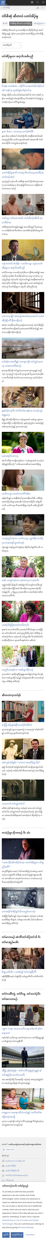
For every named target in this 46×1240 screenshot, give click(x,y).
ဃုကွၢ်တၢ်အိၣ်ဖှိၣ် (9, 1165)
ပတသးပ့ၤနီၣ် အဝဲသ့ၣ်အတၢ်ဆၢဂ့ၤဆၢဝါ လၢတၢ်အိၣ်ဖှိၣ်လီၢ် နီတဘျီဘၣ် (23, 318)
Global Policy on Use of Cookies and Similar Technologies (20, 1222)
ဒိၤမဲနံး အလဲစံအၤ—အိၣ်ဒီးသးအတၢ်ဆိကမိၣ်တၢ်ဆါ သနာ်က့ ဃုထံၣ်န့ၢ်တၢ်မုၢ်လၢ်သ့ (23, 88)
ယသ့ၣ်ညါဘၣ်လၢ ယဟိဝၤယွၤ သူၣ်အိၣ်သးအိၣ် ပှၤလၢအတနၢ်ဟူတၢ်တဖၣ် (22, 540)
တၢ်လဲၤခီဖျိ (6, 7)
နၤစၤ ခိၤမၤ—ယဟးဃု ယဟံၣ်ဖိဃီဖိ (17, 131)
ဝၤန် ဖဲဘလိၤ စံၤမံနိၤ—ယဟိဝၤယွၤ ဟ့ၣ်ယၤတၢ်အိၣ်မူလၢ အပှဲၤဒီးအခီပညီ (22, 266)
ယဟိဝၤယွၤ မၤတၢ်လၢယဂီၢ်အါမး (16, 494)
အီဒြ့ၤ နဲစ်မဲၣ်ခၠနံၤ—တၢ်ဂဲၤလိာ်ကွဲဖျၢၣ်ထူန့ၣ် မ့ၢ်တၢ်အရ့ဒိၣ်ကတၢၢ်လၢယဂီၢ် (22, 1073)
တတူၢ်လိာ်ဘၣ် (17, 1235)
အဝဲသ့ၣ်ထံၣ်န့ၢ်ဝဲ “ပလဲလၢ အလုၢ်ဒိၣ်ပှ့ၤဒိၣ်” (21, 762)
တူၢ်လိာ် (6, 1235)
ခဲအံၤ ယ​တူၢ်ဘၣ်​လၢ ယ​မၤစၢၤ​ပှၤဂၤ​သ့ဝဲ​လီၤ (20, 580)
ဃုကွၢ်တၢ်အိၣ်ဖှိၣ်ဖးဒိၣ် (10, 1170)
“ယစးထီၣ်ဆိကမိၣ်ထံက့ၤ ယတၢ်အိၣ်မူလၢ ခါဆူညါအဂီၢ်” (23, 864)
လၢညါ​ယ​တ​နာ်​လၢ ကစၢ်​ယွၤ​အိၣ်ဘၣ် (17, 670)
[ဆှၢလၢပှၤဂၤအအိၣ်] (38, 8)
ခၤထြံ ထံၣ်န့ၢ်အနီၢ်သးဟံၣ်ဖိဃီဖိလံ (17, 725)
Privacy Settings (26, 1228)
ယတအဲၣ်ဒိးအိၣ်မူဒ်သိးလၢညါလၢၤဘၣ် (19, 911)
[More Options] (43, 8)
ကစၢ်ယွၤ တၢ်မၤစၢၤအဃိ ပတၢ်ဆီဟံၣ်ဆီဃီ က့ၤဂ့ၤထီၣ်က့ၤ (22, 220)
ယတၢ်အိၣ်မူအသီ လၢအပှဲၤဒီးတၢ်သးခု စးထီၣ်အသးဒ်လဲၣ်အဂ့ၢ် (23, 175)
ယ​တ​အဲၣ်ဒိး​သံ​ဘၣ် (10, 456)
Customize (29, 1235)
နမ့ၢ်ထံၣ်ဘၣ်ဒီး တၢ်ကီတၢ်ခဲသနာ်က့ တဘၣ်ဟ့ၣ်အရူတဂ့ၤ (22, 413)
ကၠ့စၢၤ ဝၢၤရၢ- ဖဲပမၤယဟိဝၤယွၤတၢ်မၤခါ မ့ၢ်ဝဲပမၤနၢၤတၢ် (22, 1031)
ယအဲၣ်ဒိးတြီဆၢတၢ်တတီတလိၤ (15, 625)
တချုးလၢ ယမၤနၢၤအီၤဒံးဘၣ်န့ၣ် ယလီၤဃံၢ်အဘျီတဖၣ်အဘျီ (22, 1114)
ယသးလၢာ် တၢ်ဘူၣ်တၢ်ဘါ (13, 804)
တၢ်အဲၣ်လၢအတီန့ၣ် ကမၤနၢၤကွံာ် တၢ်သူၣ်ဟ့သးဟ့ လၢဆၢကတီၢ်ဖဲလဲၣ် (22, 364)
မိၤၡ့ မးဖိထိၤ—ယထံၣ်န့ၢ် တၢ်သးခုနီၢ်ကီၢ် (19, 972)
